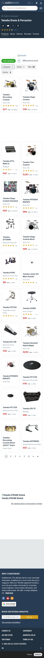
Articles (19, 34)
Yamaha (5, 20)
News (12, 34)
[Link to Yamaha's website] (3, 26)
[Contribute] (19, 61)
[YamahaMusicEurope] (8, 26)
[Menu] (40, 8)
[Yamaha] (22, 56)
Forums (36, 34)
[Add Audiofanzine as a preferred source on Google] (9, 604)
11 (29, 456)
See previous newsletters (11, 622)
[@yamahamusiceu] (13, 26)
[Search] (4, 8)
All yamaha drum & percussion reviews (26, 504)
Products (5, 34)
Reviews (27, 34)
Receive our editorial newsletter (15, 611)
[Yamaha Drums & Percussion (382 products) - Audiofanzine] (10, 3)
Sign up (29, 617)
